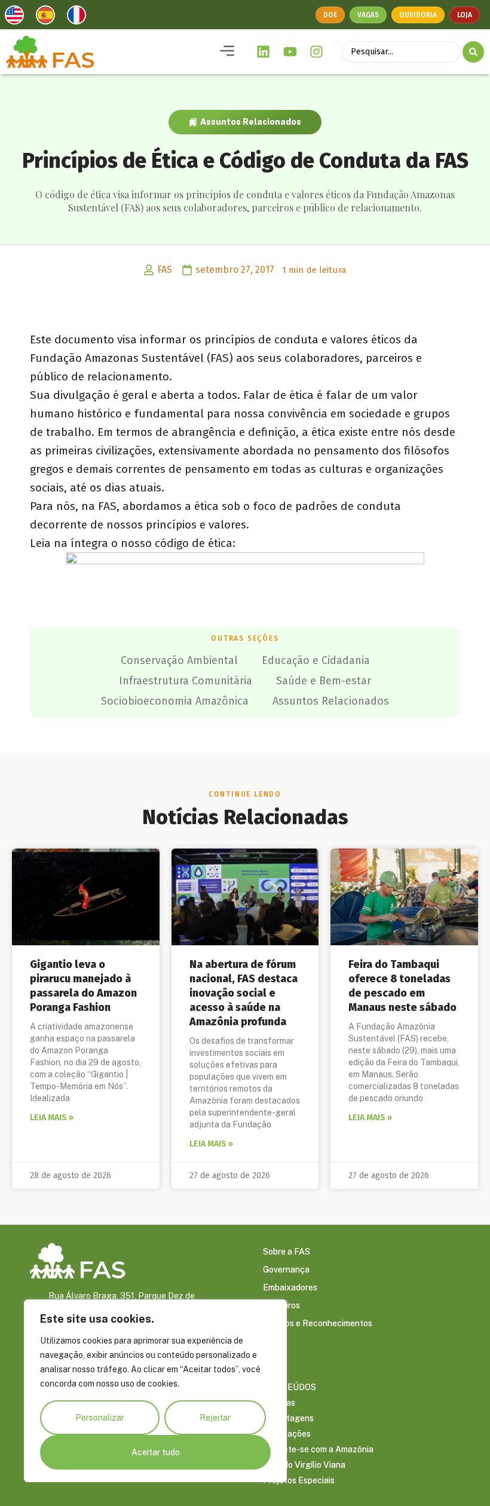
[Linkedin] (263, 52)
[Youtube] (289, 52)
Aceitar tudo (155, 1452)
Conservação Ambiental (179, 660)
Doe (330, 15)
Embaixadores (290, 1287)
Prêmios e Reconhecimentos (317, 1323)
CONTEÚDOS (289, 1387)
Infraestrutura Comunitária (185, 680)
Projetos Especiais (299, 1480)
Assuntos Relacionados (250, 122)
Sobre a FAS (286, 1251)
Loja (464, 15)
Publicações (287, 1434)
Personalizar (99, 1417)
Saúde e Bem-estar (323, 680)
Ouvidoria (418, 15)
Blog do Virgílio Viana (304, 1465)
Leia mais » (52, 1117)
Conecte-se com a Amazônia (318, 1449)
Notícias (279, 1402)
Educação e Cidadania (316, 660)
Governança (286, 1269)
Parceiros (281, 1305)
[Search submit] (473, 52)
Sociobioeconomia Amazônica (175, 701)
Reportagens (288, 1418)
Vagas (368, 15)
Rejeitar (215, 1417)
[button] (227, 51)
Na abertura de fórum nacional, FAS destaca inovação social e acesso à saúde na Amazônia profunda (243, 993)
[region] (155, 1390)
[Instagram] (316, 52)
